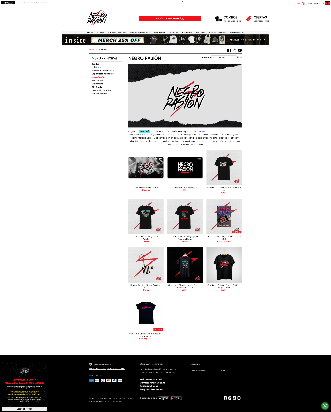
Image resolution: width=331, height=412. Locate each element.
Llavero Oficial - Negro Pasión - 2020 (145, 286)
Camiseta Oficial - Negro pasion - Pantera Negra (185, 238)
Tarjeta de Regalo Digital (146, 187)
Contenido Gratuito (217, 32)
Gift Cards (200, 32)
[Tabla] (238, 57)
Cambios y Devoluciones (152, 382)
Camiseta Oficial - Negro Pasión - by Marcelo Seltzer (185, 286)
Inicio (91, 50)
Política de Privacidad (151, 379)
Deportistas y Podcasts (140, 32)
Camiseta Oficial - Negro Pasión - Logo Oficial (224, 286)
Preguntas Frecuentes (151, 389)
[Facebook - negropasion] (229, 50)
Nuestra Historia (237, 32)
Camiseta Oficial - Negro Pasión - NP (224, 189)
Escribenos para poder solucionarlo (107, 368)
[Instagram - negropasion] (234, 50)
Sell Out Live (173, 32)
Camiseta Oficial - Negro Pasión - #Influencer (146, 335)
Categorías (187, 32)
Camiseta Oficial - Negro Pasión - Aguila (146, 238)
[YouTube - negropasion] (240, 50)
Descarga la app (148, 398)
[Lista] (241, 57)
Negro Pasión (159, 32)
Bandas (90, 32)
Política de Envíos (149, 386)
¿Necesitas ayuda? (103, 364)
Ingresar (309, 3)
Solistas (100, 32)
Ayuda (297, 3)
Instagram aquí (207, 141)
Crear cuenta (319, 3)
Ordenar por (206, 57)
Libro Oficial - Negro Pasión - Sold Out (224, 238)
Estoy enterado (24, 408)
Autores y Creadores (117, 32)
